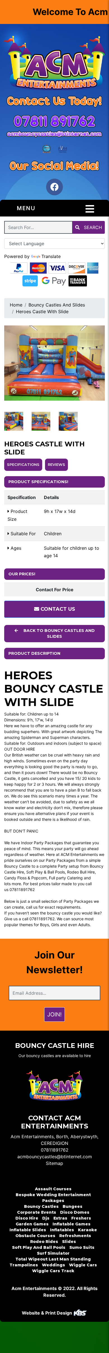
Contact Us (57, 609)
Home (16, 305)
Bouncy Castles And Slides (57, 305)
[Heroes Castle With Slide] (54, 363)
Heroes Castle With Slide (42, 311)
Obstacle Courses (35, 1235)
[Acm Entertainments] (54, 64)
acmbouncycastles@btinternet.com (54, 1156)
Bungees (72, 1206)
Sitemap (54, 1163)
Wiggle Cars (83, 1264)
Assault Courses (53, 1188)
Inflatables (62, 1229)
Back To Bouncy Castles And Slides (58, 633)
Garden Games (32, 1224)
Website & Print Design (47, 1313)
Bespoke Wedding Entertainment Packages (53, 1197)
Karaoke (87, 1229)
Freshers (81, 1218)
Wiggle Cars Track (53, 1270)
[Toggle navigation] (90, 209)
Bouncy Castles (41, 1206)
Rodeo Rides (44, 1241)
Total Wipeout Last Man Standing (53, 1259)
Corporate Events (36, 1212)
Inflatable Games (72, 1224)
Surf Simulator (53, 1253)
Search (92, 227)
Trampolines (24, 1264)
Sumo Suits (81, 1247)
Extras (60, 1218)
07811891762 (54, 1150)
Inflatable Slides (28, 1229)
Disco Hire (26, 1218)
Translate (51, 256)
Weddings (53, 1264)
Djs (45, 1218)
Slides (69, 1241)
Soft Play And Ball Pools (38, 1247)
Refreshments (75, 1235)
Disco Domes (74, 1212)
